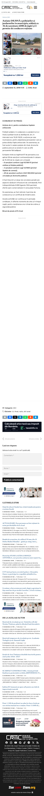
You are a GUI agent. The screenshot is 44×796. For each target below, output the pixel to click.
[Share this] (10, 83)
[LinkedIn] (32, 792)
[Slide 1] (10, 108)
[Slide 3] (6, 71)
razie (21, 411)
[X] (33, 742)
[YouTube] (15, 742)
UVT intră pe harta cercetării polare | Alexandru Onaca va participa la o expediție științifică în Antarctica (20, 574)
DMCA (30, 748)
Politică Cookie (22, 748)
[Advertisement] (22, 309)
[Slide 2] (5, 71)
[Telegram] (29, 742)
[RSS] (38, 742)
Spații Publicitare (21, 750)
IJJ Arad (15, 411)
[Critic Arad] (12, 7)
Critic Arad (32, 88)
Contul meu (32, 750)
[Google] (20, 742)
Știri (8, 17)
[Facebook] (6, 742)
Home (4, 17)
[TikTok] (24, 742)
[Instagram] (11, 742)
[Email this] (4, 83)
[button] (28, 7)
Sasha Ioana (20, 511)
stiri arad (27, 411)
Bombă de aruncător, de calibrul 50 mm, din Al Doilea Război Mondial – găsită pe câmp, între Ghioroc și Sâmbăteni (19, 542)
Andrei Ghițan (27, 792)
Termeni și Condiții (25, 746)
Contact (36, 748)
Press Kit (11, 750)
